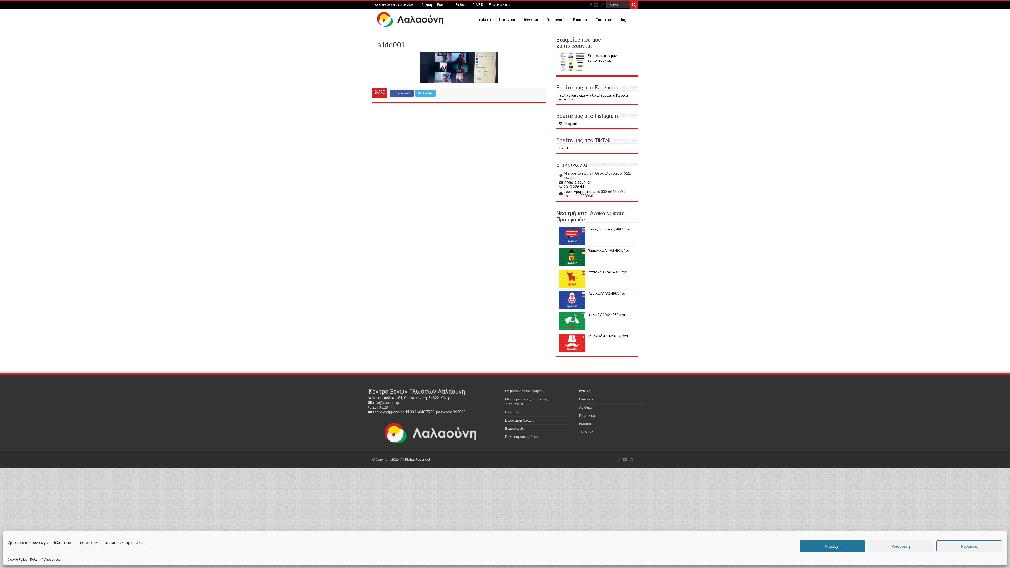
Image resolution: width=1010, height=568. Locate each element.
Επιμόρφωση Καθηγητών (524, 391)
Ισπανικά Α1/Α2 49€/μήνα (607, 272)
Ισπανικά (507, 20)
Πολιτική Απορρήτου (45, 559)
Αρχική (426, 5)
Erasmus (443, 5)
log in (625, 20)
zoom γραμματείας (388, 412)
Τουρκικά (603, 20)
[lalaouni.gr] (410, 19)
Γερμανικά (556, 20)
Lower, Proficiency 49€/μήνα (609, 229)
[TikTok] (602, 5)
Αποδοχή (832, 546)
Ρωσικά (580, 20)
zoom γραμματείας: (580, 192)
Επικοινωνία (498, 5)
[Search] (634, 5)
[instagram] (596, 5)
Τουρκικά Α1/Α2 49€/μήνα (608, 336)
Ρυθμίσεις (969, 546)
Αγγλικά (531, 20)
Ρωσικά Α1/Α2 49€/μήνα (606, 293)
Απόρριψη (901, 546)
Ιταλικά (484, 20)
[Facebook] (591, 5)
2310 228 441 (575, 187)
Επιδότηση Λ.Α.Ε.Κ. (470, 5)
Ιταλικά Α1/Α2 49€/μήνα (606, 315)
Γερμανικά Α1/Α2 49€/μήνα (608, 250)
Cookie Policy (17, 559)
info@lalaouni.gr (577, 182)
